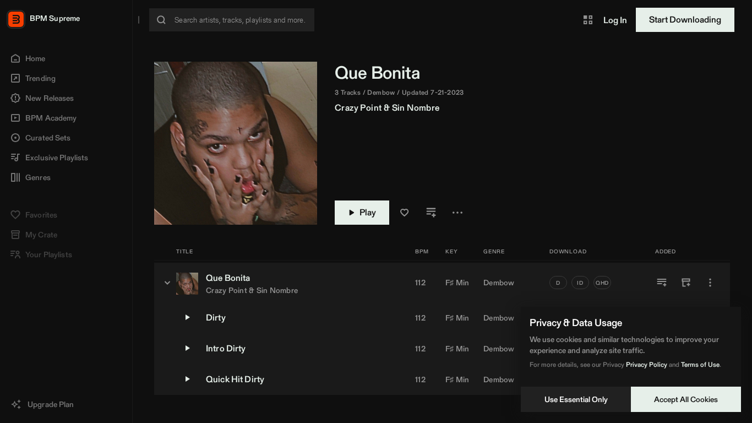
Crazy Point (358, 107)
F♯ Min (457, 282)
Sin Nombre (416, 107)
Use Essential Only (576, 399)
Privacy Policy (646, 364)
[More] (710, 283)
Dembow (499, 282)
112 (420, 282)
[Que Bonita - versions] (167, 282)
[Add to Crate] (686, 283)
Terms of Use (700, 364)
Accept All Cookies (686, 399)
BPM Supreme (55, 18)
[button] (588, 20)
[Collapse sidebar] (138, 20)
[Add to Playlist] (662, 283)
